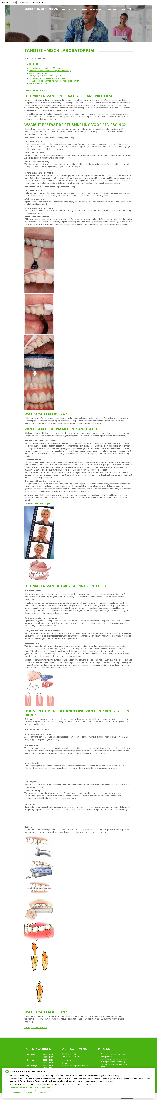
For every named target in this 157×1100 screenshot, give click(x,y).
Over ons (73, 9)
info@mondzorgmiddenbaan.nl (75, 1065)
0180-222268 (71, 1060)
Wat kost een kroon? (38, 83)
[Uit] (17, 2)
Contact (112, 9)
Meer (122, 9)
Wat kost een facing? (38, 73)
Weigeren (29, 1093)
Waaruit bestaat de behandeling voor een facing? (50, 70)
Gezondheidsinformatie (92, 9)
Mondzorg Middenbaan (41, 9)
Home (63, 9)
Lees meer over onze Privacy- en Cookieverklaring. (31, 1087)
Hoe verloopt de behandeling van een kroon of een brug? (54, 81)
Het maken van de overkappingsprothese (47, 78)
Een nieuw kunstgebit (41, 503)
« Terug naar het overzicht (35, 90)
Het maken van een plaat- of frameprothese (48, 68)
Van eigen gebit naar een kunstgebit (45, 75)
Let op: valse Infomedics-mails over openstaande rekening (113, 1060)
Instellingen (16, 1093)
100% (38, 2)
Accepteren (43, 1093)
